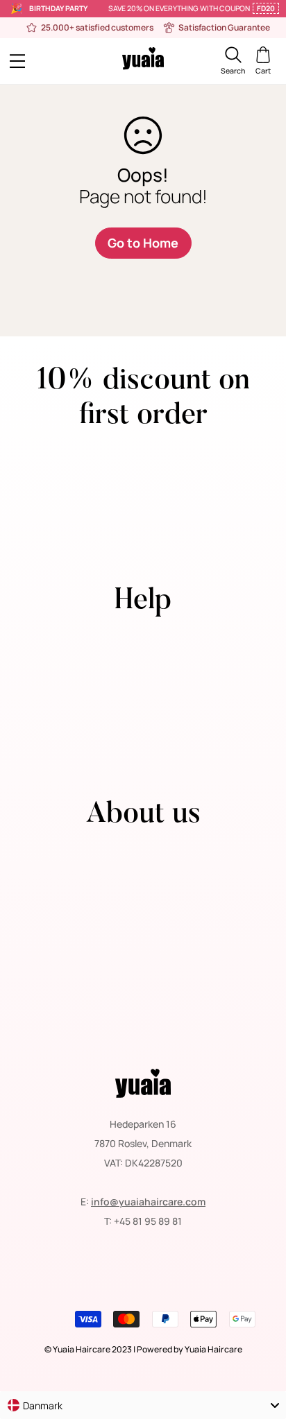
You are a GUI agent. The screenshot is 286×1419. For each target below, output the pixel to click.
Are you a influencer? (143, 734)
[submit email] (260, 516)
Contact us (143, 637)
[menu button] (43, 60)
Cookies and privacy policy (143, 929)
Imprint (143, 987)
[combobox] (143, 1405)
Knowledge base (143, 1006)
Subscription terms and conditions (143, 948)
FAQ (143, 676)
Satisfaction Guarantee (143, 967)
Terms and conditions (143, 890)
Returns (143, 870)
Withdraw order (143, 754)
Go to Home (143, 242)
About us (143, 851)
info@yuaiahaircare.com (148, 1201)
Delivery (143, 909)
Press (143, 657)
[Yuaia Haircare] (143, 60)
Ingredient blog (143, 1026)
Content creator (143, 715)
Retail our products (143, 696)
